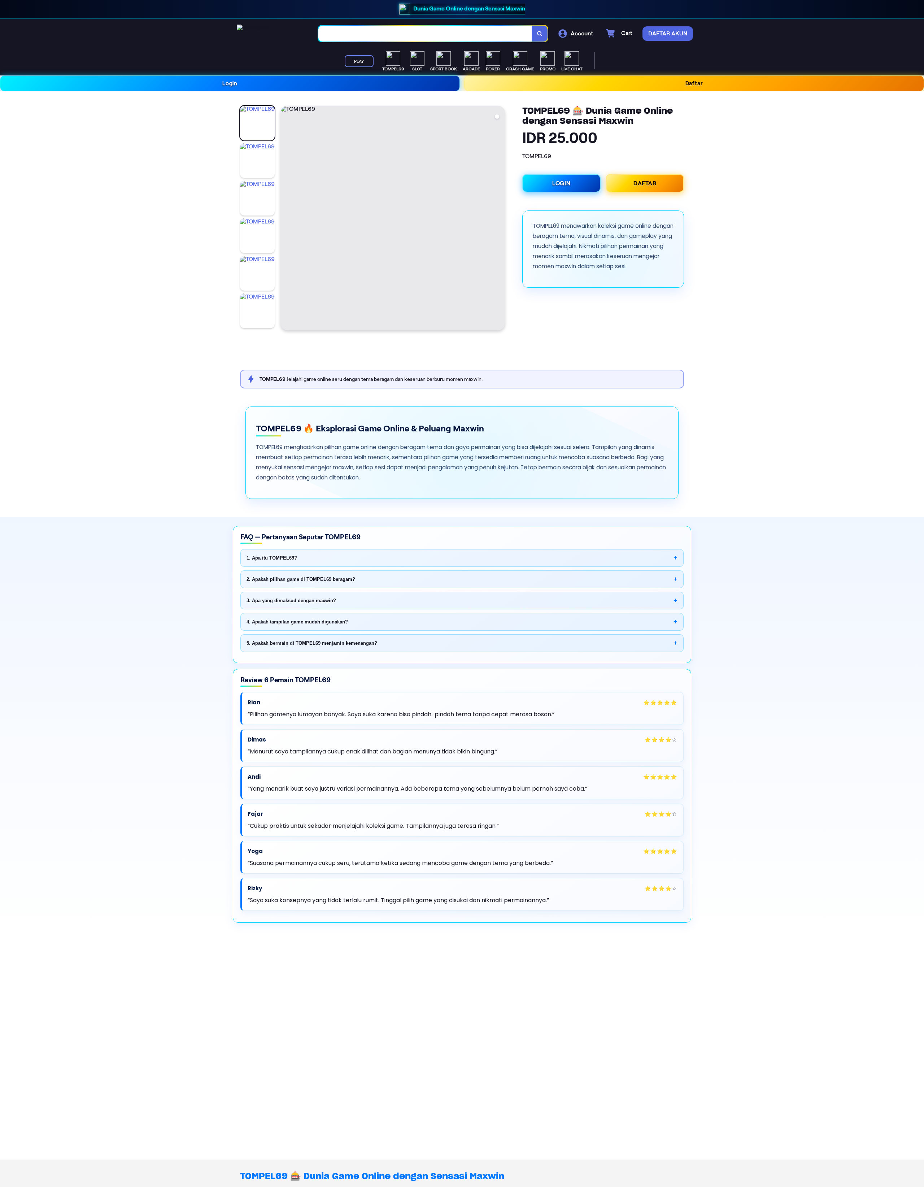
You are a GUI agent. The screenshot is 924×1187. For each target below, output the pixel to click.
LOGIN (561, 183)
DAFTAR (645, 183)
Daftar (694, 83)
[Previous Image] (286, 219)
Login (229, 83)
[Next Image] (499, 219)
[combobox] (425, 34)
